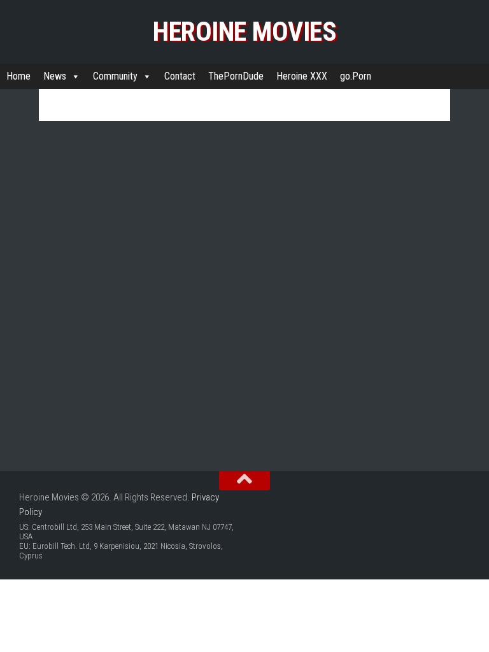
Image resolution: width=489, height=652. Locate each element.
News (54, 76)
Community (115, 76)
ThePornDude (236, 76)
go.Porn (355, 76)
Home (18, 76)
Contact (179, 76)
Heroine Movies (244, 31)
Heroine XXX (301, 76)
